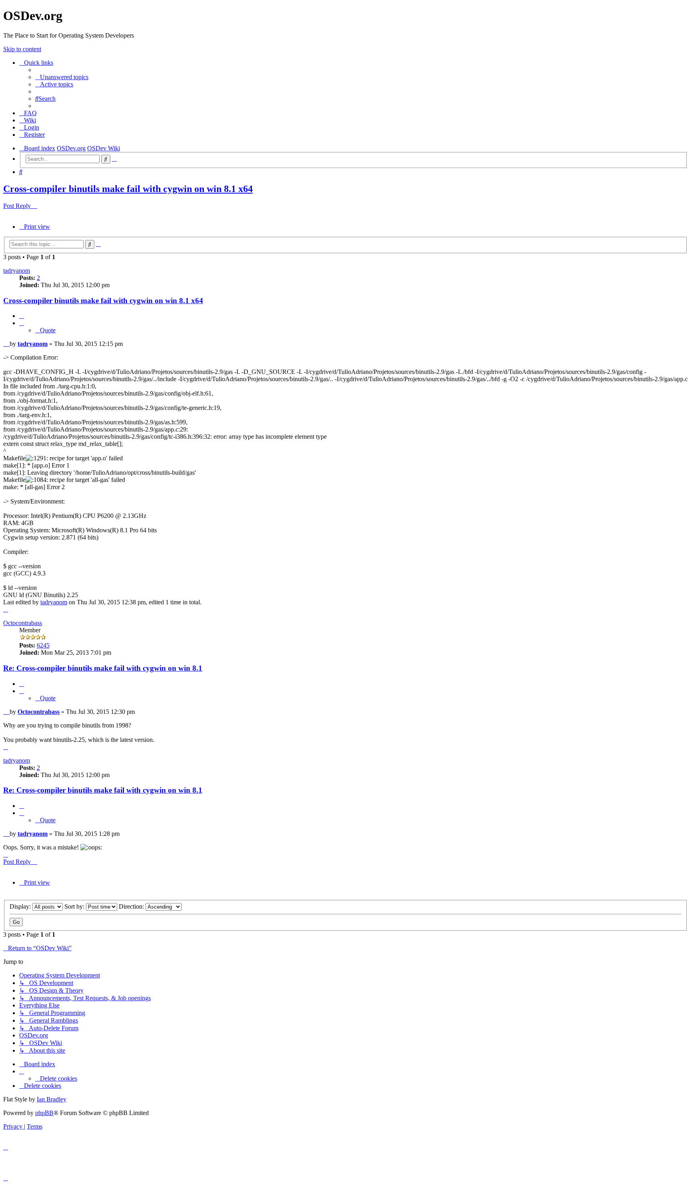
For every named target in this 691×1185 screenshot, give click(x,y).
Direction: (132, 906)
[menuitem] (61, 77)
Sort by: (75, 906)
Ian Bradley (51, 1099)
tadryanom (16, 270)
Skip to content (22, 49)
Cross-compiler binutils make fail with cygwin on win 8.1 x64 (128, 189)
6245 (43, 645)
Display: (21, 906)
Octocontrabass (22, 622)
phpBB (44, 1112)
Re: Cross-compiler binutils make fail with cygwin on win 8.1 (102, 668)
